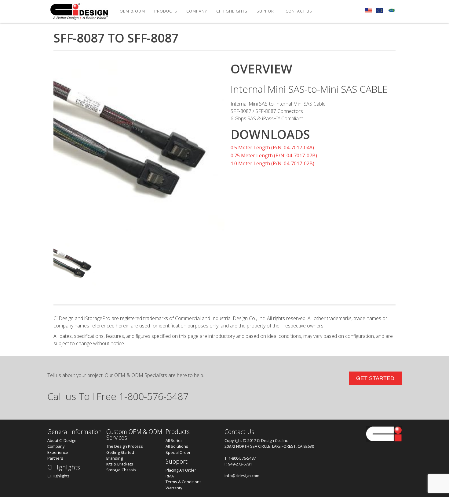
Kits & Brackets (119, 464)
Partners (55, 458)
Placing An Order (181, 470)
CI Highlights (231, 11)
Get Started (375, 378)
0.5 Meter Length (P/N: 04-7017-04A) (272, 147)
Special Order (178, 452)
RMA (170, 476)
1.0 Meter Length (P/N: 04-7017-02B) (272, 163)
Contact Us (299, 11)
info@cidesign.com (241, 475)
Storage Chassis (121, 470)
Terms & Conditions (184, 481)
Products (165, 11)
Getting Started (120, 452)
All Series (174, 440)
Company (55, 446)
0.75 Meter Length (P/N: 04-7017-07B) (274, 155)
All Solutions (177, 446)
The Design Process (124, 446)
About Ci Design (61, 440)
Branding (114, 458)
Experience (57, 452)
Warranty (174, 488)
